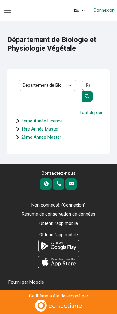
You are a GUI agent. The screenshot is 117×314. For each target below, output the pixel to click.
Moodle (36, 282)
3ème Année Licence (42, 121)
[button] (79, 10)
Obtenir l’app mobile (58, 223)
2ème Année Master (41, 137)
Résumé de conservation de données (58, 214)
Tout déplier (91, 112)
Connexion (104, 10)
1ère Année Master (40, 129)
